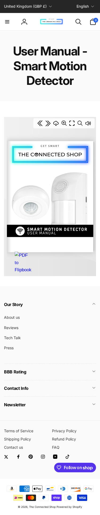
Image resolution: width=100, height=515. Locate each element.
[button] (7, 22)
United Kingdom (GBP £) (25, 6)
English (83, 6)
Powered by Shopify (69, 506)
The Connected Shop (42, 506)
